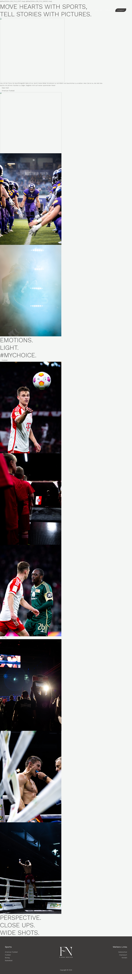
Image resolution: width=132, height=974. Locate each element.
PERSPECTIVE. (20, 917)
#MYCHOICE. (18, 355)
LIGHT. (9, 347)
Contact (108, 10)
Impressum (123, 955)
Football (8, 955)
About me (98, 10)
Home (66, 10)
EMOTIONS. (16, 340)
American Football (11, 952)
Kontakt (124, 958)
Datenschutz (122, 952)
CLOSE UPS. (17, 925)
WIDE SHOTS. (19, 932)
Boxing (7, 958)
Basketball (8, 960)
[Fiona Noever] (14, 10)
